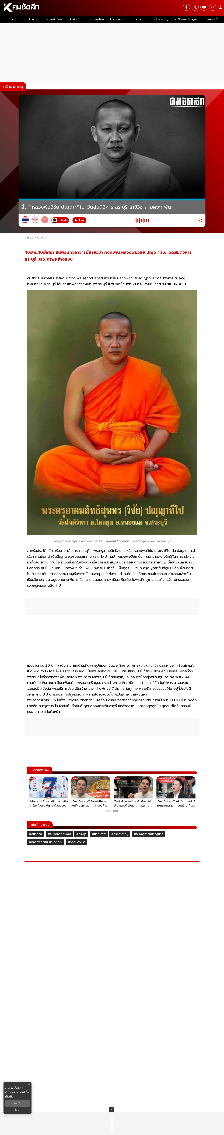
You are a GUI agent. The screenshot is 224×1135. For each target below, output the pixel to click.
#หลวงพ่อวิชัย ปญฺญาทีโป (45, 842)
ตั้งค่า (17, 1110)
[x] (195, 7)
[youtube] (203, 7)
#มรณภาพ (99, 834)
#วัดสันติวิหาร (76, 842)
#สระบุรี (81, 834)
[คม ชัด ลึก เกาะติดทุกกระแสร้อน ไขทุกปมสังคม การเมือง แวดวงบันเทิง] (112, 8)
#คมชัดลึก (35, 834)
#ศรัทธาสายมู (119, 834)
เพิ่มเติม (9, 1096)
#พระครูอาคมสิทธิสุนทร (148, 834)
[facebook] (186, 7)
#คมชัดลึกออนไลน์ (59, 834)
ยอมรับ (17, 1103)
